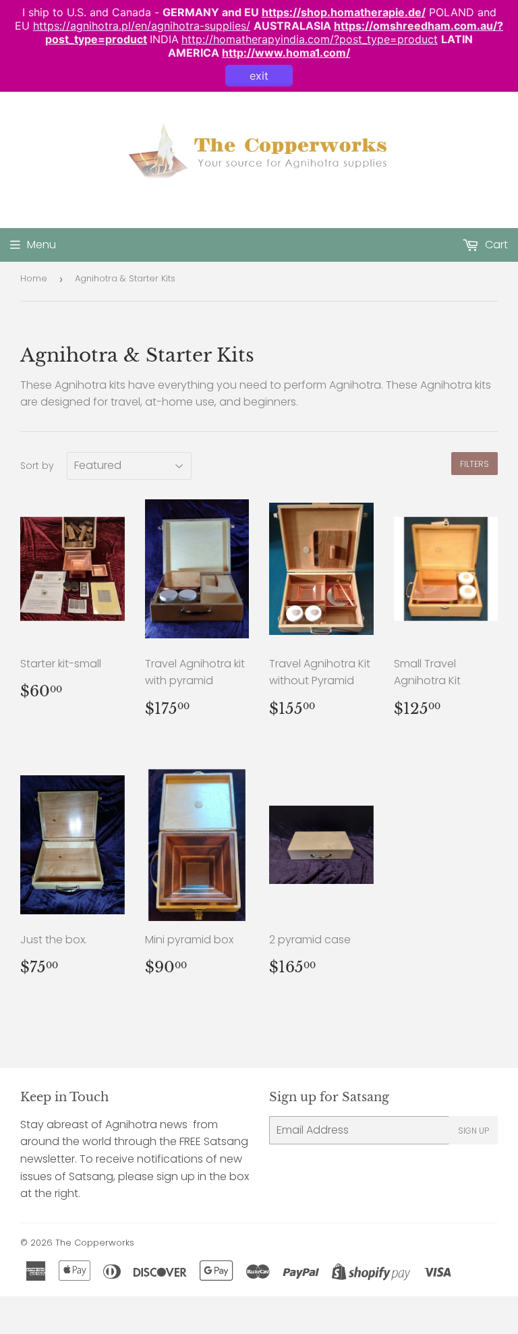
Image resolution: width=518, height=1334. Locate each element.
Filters (474, 464)
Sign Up (473, 1130)
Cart (495, 244)
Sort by (37, 465)
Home (33, 278)
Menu (41, 244)
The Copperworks (94, 1242)
